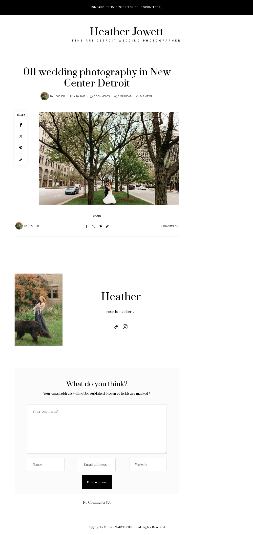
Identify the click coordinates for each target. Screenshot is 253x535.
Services (114, 7)
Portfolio (129, 7)
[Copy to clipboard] (21, 159)
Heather (59, 96)
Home (94, 7)
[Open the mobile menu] (242, 7)
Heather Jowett (126, 32)
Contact (151, 7)
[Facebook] (21, 125)
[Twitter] (21, 136)
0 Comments (102, 96)
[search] (160, 7)
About (103, 7)
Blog (141, 7)
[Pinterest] (21, 148)
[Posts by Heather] (45, 96)
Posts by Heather (119, 311)
